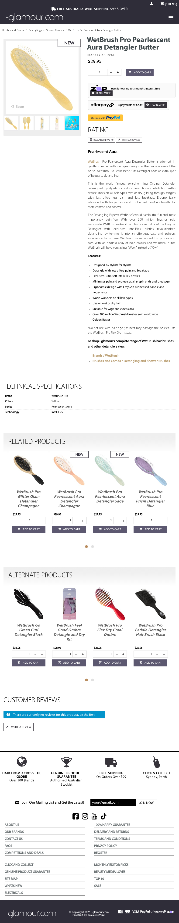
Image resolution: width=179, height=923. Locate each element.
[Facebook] (75, 816)
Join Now (146, 803)
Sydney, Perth (156, 775)
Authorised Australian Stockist (66, 779)
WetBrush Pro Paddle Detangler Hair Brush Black (150, 630)
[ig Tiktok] (103, 816)
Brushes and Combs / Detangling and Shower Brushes (131, 361)
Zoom (20, 107)
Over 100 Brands (21, 777)
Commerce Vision (96, 915)
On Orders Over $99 (111, 775)
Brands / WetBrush (106, 356)
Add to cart (142, 72)
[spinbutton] (98, 72)
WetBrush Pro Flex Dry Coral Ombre (109, 630)
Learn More (103, 93)
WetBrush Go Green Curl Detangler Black (28, 630)
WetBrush (94, 162)
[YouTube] (94, 816)
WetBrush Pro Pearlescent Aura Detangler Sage (110, 496)
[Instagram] (85, 816)
